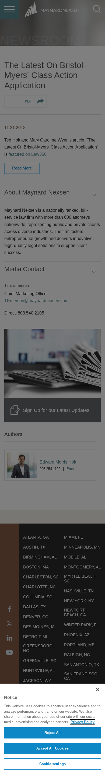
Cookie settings (52, 764)
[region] (52, 729)
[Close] (98, 689)
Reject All (52, 733)
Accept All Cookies (52, 748)
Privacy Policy (82, 722)
